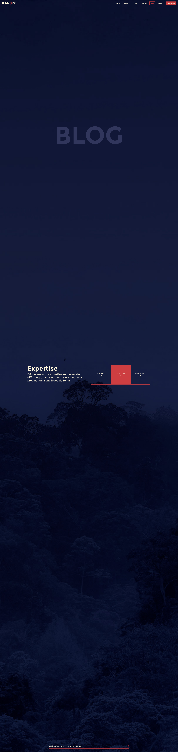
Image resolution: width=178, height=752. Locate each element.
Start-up (117, 3)
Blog (152, 3)
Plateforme (171, 3)
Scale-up (127, 3)
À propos (144, 3)
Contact (160, 3)
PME (135, 3)
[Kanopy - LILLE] (9, 3)
